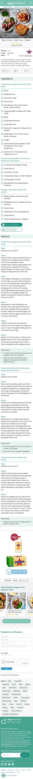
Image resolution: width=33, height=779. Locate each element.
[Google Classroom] (24, 581)
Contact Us (10, 770)
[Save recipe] (5, 594)
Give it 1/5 (12, 43)
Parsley (27, 704)
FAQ (28, 770)
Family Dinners (16, 694)
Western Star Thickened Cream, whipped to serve (16, 153)
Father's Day (23, 688)
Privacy (23, 770)
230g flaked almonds (12, 121)
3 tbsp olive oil (9, 169)
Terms (17, 770)
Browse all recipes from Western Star (16, 621)
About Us (3, 770)
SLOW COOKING (7, 7)
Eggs (15, 701)
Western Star (28, 55)
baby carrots (6, 697)
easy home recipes (10, 746)
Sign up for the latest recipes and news (15, 751)
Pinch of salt (8, 102)
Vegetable (5, 684)
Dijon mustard (6, 701)
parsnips (4, 707)
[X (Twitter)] (20, 581)
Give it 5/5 (20, 43)
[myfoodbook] (11, 724)
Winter (25, 691)
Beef (20, 684)
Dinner (14, 684)
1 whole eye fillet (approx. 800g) (15, 165)
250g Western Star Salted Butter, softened (16, 184)
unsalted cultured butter (10, 714)
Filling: (6, 117)
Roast (9, 681)
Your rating (4, 653)
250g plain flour (9, 94)
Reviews (7, 71)
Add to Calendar (11, 230)
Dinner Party (12, 688)
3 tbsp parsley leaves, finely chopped (17, 176)
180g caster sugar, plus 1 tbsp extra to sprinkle (17, 129)
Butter (16, 697)
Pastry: (6, 91)
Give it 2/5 (14, 43)
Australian (10, 53)
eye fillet (23, 701)
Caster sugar (25, 697)
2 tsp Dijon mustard (11, 172)
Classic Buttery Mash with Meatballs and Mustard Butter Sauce (17, 612)
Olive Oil (18, 704)
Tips (18, 772)
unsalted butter (16, 711)
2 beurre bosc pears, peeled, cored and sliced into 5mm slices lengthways (17, 146)
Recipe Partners (10, 772)
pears (12, 707)
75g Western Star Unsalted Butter (16, 212)
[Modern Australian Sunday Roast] (16, 37)
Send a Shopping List (12, 225)
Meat (4, 688)
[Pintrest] (15, 581)
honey (11, 704)
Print (17, 71)
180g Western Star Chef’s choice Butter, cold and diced (16, 106)
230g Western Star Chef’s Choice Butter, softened (16, 135)
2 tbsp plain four (10, 124)
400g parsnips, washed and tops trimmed (16, 197)
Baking (28, 684)
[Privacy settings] (3, 775)
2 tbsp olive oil (9, 215)
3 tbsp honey (9, 208)
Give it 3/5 (16, 43)
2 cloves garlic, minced (12, 179)
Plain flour (20, 707)
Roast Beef (18, 681)
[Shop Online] (16, 572)
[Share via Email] (27, 581)
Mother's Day (6, 691)
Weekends (17, 691)
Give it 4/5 (18, 43)
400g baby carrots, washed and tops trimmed (17, 203)
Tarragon (5, 711)
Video (2, 772)
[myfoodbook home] (16, 5)
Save (28, 71)
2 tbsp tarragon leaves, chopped (16, 219)
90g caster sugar (10, 98)
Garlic (4, 704)
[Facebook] (8, 581)
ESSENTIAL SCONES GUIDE (22, 7)
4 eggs (6, 140)
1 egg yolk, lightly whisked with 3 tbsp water (17, 112)
